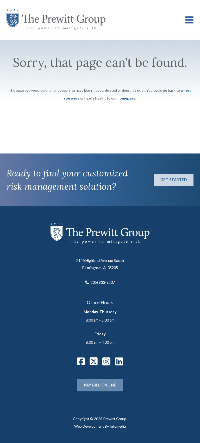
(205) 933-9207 (102, 282)
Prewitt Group (56, 19)
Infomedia (118, 426)
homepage (126, 98)
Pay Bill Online (100, 385)
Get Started (173, 179)
